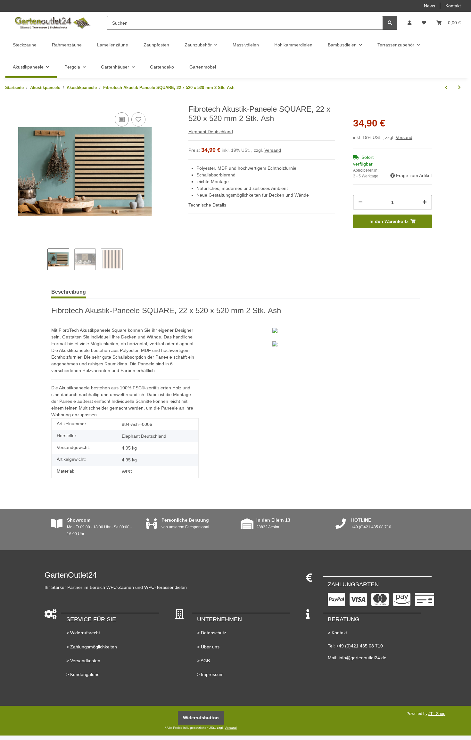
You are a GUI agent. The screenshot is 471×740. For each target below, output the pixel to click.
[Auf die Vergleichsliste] (122, 119)
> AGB (203, 660)
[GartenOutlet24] (52, 23)
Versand (272, 150)
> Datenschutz (211, 632)
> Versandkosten (83, 660)
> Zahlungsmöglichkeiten (91, 646)
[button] (409, 23)
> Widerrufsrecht (83, 632)
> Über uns (208, 646)
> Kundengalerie (83, 674)
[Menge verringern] (360, 202)
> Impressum (210, 674)
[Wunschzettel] (424, 23)
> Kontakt (337, 632)
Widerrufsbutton (201, 717)
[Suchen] (390, 23)
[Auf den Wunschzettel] (138, 119)
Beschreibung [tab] (68, 292)
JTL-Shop (436, 714)
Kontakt (453, 5)
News (429, 5)
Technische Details (207, 204)
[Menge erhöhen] (424, 202)
